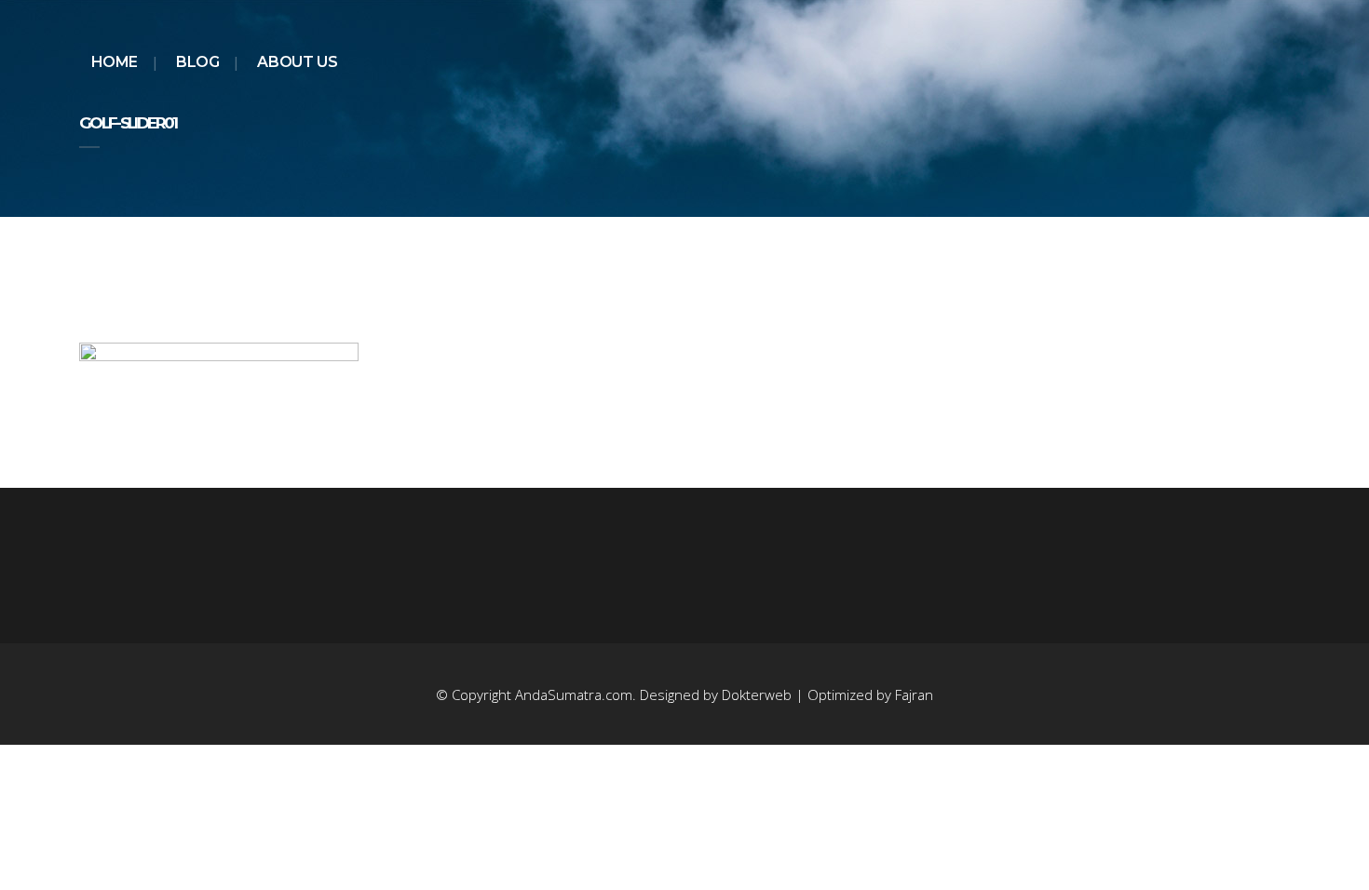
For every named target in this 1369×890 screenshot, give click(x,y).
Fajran (914, 694)
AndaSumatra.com (573, 694)
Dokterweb (758, 694)
